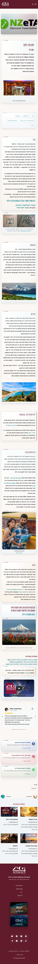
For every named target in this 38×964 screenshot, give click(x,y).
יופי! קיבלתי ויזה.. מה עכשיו (27, 120)
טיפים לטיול (19, 886)
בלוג (21, 892)
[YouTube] (17, 936)
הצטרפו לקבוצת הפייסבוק (22, 742)
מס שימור (25, 116)
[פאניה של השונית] (28, 838)
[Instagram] (21, 936)
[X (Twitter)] (17, 941)
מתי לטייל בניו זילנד (29, 662)
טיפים (35, 664)
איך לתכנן (9, 664)
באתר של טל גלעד (15, 478)
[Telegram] (12, 941)
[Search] (32, 4)
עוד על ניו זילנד (7, 825)
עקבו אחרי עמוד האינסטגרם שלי (20, 755)
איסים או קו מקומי (16, 662)
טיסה (30, 664)
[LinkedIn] (21, 941)
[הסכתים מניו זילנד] (9, 812)
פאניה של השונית (31, 846)
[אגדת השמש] (28, 812)
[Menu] (35, 4)
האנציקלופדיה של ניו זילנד (28, 825)
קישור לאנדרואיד (22, 208)
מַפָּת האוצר (19, 889)
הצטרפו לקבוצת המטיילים (22, 768)
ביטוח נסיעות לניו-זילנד (28, 614)
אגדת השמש (33, 819)
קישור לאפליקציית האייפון (25, 205)
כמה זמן (18, 116)
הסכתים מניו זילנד (12, 819)
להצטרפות (27, 774)
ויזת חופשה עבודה (12, 120)
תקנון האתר (19, 954)
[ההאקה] (9, 838)
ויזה (14, 660)
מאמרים (33, 788)
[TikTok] (26, 941)
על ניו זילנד (23, 664)
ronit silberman (15, 709)
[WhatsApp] (12, 936)
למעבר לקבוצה (26, 748)
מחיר (33, 116)
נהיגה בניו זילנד (22, 660)
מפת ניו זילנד (32, 660)
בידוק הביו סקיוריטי (11, 425)
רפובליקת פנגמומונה (25, 231)
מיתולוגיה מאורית (27, 827)
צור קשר (19, 895)
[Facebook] (26, 936)
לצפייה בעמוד (27, 761)
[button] (35, 716)
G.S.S (23, 958)
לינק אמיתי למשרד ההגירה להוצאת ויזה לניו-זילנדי (20, 200)
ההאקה (15, 846)
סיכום (32, 125)
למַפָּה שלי (27, 673)
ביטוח (9, 660)
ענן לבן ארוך (19, 553)
